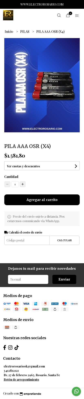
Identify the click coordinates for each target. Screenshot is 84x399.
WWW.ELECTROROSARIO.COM (42, 4)
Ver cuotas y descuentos (23, 166)
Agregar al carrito (42, 200)
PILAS (25, 31)
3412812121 (11, 370)
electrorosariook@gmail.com (24, 366)
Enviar (64, 279)
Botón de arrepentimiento (21, 379)
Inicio (9, 31)
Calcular (64, 240)
